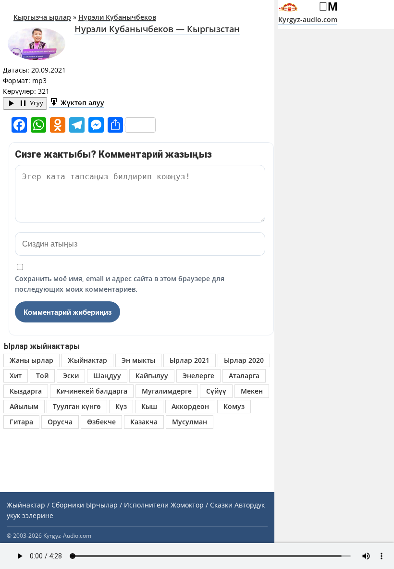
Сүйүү (216, 391)
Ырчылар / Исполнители (127, 504)
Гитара (21, 421)
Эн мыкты (138, 360)
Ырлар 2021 (189, 360)
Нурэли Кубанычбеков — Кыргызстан (157, 29)
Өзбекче (101, 421)
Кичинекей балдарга (91, 391)
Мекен (252, 391)
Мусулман (189, 421)
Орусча (60, 421)
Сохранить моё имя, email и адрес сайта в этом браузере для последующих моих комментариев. (119, 284)
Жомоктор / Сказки (202, 504)
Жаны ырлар (31, 360)
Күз (121, 406)
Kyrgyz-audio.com (307, 19)
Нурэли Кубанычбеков (117, 17)
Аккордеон (190, 406)
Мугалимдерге (167, 391)
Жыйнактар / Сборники (45, 504)
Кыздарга (26, 391)
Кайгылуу (151, 375)
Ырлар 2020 (244, 360)
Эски (71, 375)
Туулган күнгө (77, 406)
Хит (16, 375)
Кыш (149, 406)
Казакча (144, 421)
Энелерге (198, 375)
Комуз (234, 406)
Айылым (24, 406)
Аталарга (244, 375)
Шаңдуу (107, 375)
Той (42, 375)
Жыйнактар (87, 360)
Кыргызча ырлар (42, 17)
